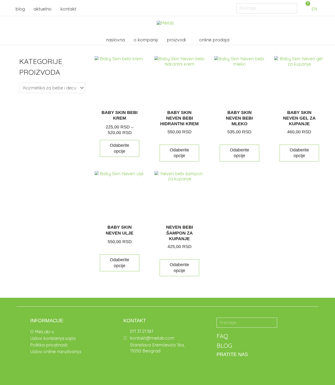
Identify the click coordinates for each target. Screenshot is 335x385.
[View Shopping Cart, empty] (302, 8)
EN (314, 9)
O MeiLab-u (42, 332)
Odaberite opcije (119, 148)
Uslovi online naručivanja (55, 351)
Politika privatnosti (48, 345)
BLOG (224, 345)
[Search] (292, 8)
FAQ (222, 336)
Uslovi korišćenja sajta (53, 338)
